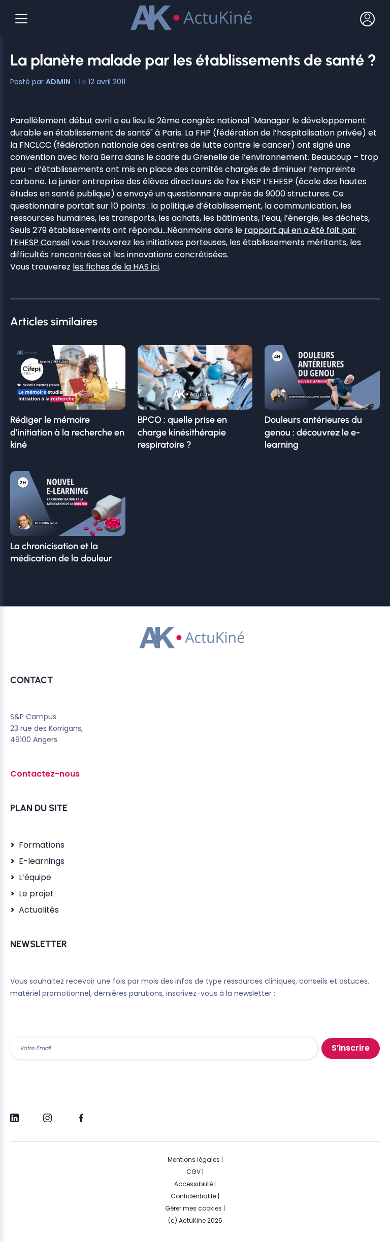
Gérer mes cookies (193, 1208)
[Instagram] (47, 1113)
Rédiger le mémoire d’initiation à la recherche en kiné (67, 432)
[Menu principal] (21, 19)
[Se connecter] (367, 18)
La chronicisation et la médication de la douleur (61, 552)
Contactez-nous (45, 774)
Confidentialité (193, 1196)
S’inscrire (351, 1048)
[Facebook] (80, 1113)
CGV (193, 1171)
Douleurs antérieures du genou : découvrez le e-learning (313, 432)
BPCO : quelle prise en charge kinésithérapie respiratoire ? (182, 432)
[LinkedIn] (14, 1113)
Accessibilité (193, 1184)
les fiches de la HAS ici (116, 267)
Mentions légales (194, 1159)
